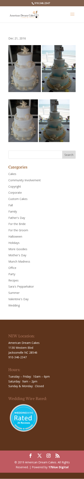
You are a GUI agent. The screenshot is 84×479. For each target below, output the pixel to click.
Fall (10, 205)
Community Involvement (24, 180)
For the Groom (18, 230)
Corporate (15, 192)
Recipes (13, 280)
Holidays (14, 243)
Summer (14, 293)
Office (12, 268)
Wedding (14, 305)
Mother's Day (17, 255)
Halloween (15, 236)
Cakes (12, 174)
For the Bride (17, 224)
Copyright (14, 186)
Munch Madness (19, 261)
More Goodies (17, 249)
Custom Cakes (18, 199)
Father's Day (16, 218)
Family (12, 211)
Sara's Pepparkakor (21, 286)
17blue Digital (58, 467)
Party (11, 274)
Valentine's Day (18, 299)
